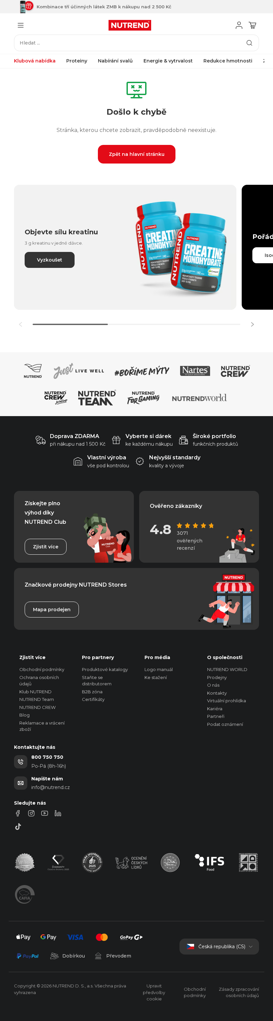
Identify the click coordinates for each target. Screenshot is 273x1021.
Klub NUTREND (35, 691)
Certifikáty (93, 699)
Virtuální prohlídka (226, 700)
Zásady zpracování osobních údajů (239, 992)
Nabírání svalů (115, 61)
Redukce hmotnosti (227, 61)
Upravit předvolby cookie (154, 992)
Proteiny (76, 61)
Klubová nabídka (35, 61)
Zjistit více (45, 547)
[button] (252, 324)
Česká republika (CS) (221, 947)
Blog (24, 715)
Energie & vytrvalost (168, 61)
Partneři (215, 716)
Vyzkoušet (49, 260)
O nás (213, 685)
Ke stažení (155, 677)
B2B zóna (92, 691)
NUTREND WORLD (227, 669)
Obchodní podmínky (41, 669)
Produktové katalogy (105, 669)
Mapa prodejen (52, 610)
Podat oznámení (225, 724)
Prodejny (217, 677)
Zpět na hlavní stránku (136, 154)
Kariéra (214, 708)
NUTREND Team (36, 699)
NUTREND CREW (37, 707)
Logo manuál (158, 669)
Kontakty (217, 693)
